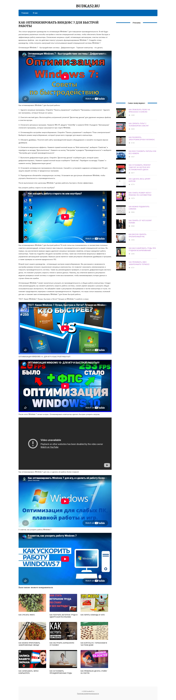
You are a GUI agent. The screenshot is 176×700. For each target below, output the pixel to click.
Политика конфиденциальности (88, 693)
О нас (35, 13)
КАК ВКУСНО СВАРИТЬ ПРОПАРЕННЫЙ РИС (137, 235)
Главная (25, 13)
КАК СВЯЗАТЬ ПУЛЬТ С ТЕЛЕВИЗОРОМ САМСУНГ (139, 124)
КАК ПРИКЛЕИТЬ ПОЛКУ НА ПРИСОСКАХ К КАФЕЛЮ (139, 110)
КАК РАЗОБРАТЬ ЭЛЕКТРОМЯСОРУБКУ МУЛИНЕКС (142, 138)
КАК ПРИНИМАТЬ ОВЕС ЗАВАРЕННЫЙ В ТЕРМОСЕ (139, 263)
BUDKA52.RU (88, 6)
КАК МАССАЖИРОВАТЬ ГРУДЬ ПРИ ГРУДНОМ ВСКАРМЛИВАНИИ (142, 249)
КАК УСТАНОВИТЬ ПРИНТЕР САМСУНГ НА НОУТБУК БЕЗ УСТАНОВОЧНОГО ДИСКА (140, 167)
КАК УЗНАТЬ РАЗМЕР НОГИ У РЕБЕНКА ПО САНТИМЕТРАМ (140, 194)
